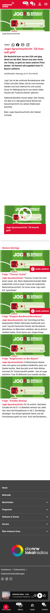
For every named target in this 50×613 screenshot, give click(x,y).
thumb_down (35, 595)
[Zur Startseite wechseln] (8, 4)
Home (5, 488)
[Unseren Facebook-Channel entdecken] (6, 578)
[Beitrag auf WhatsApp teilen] (13, 44)
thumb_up (44, 595)
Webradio (6, 495)
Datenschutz (19, 569)
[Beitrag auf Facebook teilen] (17, 44)
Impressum (6, 569)
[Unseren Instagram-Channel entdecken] (10, 578)
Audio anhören (40, 269)
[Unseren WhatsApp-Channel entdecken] (2, 578)
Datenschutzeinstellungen (12, 573)
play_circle (40, 595)
